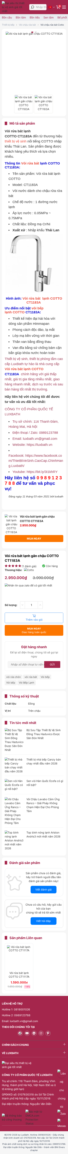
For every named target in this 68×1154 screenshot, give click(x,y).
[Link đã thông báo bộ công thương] (13, 1117)
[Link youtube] (27, 1033)
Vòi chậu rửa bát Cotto (52, 24)
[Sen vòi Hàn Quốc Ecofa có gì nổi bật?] (14, 785)
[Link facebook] (20, 1033)
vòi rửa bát (31, 676)
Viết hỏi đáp (43, 921)
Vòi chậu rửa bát (27, 24)
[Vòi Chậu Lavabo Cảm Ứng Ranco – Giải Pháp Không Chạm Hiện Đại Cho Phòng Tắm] (14, 811)
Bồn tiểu (35, 17)
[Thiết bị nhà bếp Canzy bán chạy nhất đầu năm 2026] (14, 765)
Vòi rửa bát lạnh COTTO (24, 369)
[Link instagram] (41, 1033)
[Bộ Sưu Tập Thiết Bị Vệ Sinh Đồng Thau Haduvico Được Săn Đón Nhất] (14, 740)
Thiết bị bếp (8, 24)
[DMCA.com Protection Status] (34, 1117)
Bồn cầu (7, 17)
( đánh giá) (29, 566)
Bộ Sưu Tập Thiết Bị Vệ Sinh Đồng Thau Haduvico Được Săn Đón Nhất (43, 734)
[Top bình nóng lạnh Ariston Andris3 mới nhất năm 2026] (14, 840)
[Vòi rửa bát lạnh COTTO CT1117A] (19, 957)
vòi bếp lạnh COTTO (24, 310)
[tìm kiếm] (32, 7)
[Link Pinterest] (48, 1033)
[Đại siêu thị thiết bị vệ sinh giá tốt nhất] (14, 7)
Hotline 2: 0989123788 (16, 1015)
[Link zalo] (34, 1033)
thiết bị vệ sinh (15, 141)
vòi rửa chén (13, 676)
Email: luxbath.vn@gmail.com (20, 1021)
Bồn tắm (21, 17)
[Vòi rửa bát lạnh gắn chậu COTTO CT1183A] (23, 104)
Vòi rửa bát (30, 163)
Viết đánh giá (43, 889)
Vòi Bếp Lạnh (26, 682)
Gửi (52, 664)
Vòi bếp (45, 676)
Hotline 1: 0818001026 (16, 1009)
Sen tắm (48, 17)
